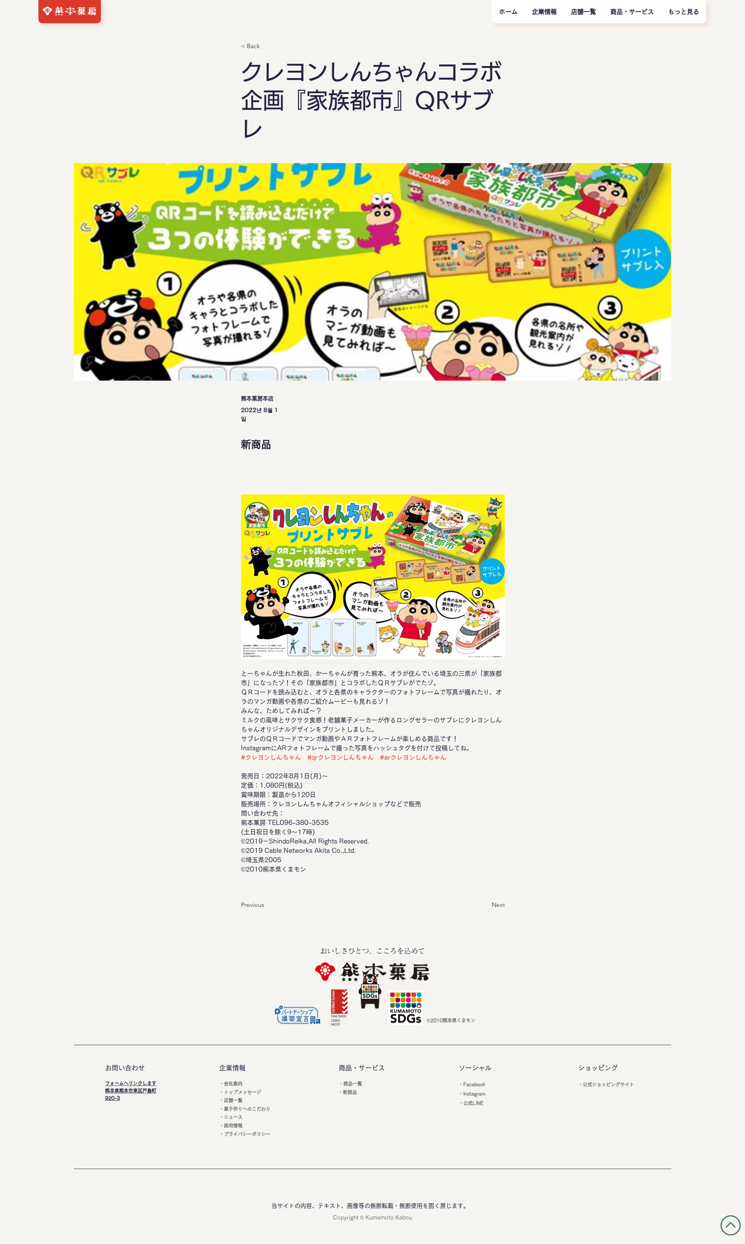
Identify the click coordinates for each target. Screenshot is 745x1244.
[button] (632, 11)
